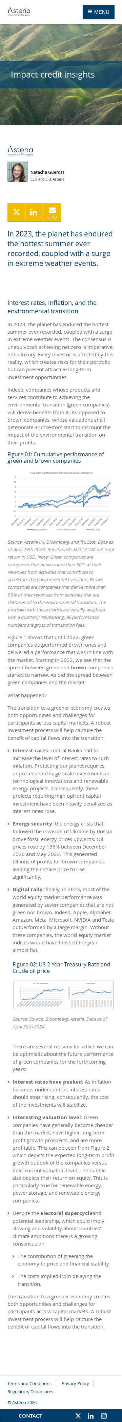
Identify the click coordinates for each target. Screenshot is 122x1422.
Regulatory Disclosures (30, 1391)
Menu (101, 12)
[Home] (18, 12)
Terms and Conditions (29, 1383)
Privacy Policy (75, 1383)
